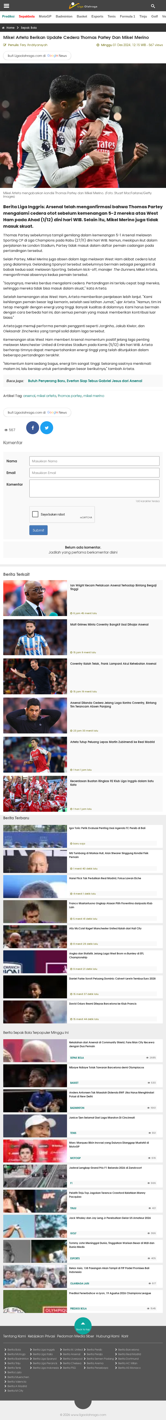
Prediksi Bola (78, 1308)
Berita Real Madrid (129, 1354)
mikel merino (93, 395)
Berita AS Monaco (129, 1368)
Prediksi (8, 16)
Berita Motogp (17, 1354)
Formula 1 (127, 16)
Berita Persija (94, 1354)
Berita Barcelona (128, 1349)
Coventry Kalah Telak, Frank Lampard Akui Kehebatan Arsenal (113, 663)
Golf (154, 16)
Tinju (143, 16)
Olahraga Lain (79, 1283)
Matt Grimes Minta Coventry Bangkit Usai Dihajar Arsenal (109, 624)
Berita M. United (73, 1349)
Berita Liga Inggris (44, 1349)
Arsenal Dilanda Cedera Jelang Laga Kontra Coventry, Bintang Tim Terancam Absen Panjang (113, 704)
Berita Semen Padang (100, 1359)
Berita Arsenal (71, 1354)
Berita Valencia (17, 1381)
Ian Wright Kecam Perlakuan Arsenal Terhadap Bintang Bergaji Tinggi (113, 587)
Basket (82, 16)
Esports (97, 16)
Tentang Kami (14, 1335)
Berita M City (15, 1391)
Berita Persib (94, 1349)
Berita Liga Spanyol (44, 1359)
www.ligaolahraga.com (88, 1414)
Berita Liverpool (72, 1359)
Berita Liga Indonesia (46, 1368)
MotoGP (45, 16)
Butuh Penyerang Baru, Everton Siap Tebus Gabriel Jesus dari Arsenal (84, 380)
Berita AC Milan (127, 1363)
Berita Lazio (15, 1372)
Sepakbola (27, 16)
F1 (71, 1183)
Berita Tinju (14, 1363)
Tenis (112, 16)
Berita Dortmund (128, 1359)
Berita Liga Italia (43, 1354)
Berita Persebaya (97, 1368)
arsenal (29, 395)
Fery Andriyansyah (34, 45)
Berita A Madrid (17, 1386)
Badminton (64, 16)
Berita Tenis (14, 1368)
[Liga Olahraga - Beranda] (83, 5)
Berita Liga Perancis (45, 1363)
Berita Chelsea (72, 1363)
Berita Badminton (18, 1359)
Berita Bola (14, 1349)
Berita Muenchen (18, 1377)
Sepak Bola (77, 1058)
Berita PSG (69, 1368)
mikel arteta (46, 395)
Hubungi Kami (107, 1335)
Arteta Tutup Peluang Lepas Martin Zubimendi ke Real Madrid (112, 742)
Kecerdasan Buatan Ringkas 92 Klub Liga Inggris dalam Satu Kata (112, 783)
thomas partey (70, 395)
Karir (124, 1335)
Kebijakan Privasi (41, 1335)
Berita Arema (95, 1363)
